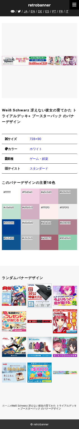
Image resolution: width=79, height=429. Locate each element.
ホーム (6, 405)
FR (61, 11)
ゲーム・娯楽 (39, 159)
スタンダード (39, 168)
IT (67, 11)
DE (40, 11)
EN (33, 11)
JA (26, 11)
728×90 (35, 139)
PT (54, 11)
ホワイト (36, 149)
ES (47, 11)
